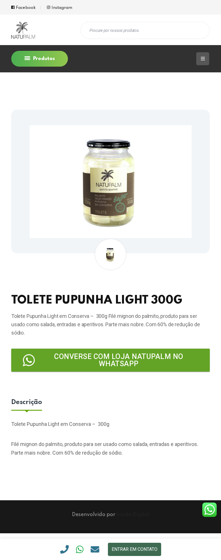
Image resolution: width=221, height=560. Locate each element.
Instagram (62, 8)
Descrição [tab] (26, 402)
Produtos (43, 58)
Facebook (26, 8)
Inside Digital (133, 514)
